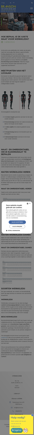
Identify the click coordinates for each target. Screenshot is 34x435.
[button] (13, 230)
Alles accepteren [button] (17, 222)
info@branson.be (15, 426)
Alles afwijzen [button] (17, 226)
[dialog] (17, 217)
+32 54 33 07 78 (16, 424)
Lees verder (22, 218)
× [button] (29, 203)
